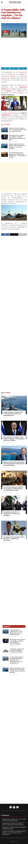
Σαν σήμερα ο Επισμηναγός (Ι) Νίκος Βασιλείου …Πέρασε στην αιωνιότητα (13, 538)
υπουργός (10, 113)
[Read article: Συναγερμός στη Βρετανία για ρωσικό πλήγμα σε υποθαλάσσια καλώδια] (6, 650)
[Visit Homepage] (15, 2)
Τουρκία (9, 74)
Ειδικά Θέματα (8, 6)
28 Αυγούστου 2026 (13, 132)
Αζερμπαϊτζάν (23, 72)
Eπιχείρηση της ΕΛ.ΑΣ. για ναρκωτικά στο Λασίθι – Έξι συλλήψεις (11, 513)
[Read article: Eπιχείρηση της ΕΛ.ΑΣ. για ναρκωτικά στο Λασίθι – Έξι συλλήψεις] (14, 505)
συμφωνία (12, 76)
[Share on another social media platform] (23, 68)
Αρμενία (8, 91)
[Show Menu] (2, 2)
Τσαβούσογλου (5, 115)
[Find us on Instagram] (17, 807)
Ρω (5, 227)
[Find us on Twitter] (14, 807)
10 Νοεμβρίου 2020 (5, 21)
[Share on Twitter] (14, 68)
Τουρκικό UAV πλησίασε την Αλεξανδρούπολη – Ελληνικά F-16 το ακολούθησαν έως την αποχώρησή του (16, 660)
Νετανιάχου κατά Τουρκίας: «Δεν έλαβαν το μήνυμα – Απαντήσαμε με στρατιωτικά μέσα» (17, 137)
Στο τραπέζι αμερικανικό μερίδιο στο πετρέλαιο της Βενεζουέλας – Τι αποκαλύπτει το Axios (17, 155)
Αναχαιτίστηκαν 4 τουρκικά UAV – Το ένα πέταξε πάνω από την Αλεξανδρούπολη (18, 129)
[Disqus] (14, 565)
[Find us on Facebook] (10, 807)
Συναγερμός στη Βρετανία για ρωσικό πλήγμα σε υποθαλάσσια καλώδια (17, 650)
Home (2, 6)
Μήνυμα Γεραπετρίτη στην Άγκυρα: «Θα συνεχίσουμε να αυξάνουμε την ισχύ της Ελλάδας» (17, 146)
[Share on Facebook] (5, 68)
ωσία (19, 91)
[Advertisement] (14, 53)
